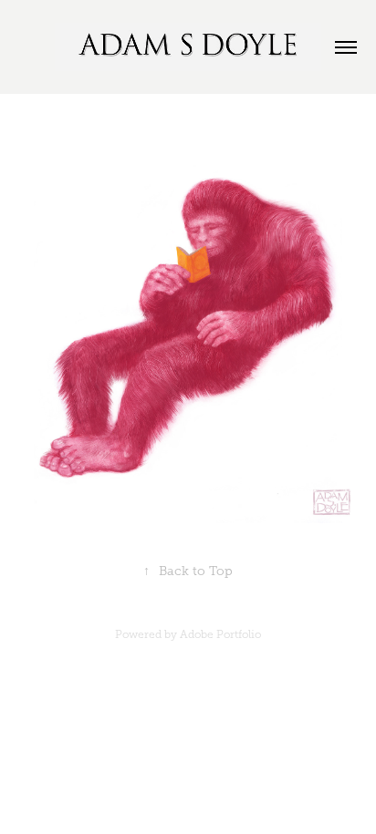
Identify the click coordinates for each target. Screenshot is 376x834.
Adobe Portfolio (220, 634)
